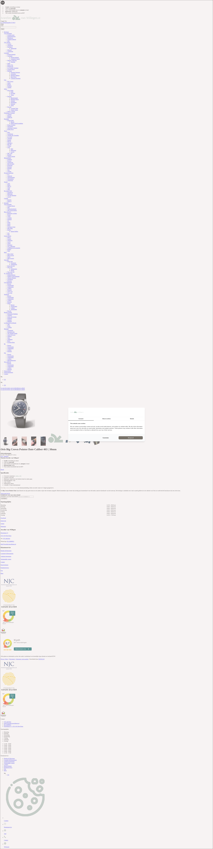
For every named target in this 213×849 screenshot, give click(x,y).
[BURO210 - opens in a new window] (136, 412)
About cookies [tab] (106, 418)
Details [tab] (132, 418)
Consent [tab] (81, 418)
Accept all (131, 437)
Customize (106, 437)
